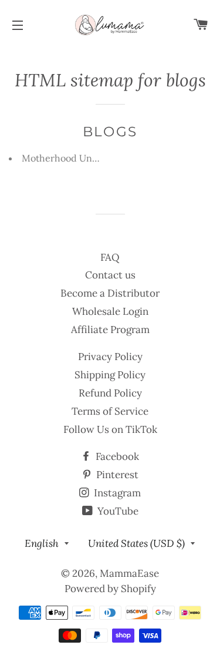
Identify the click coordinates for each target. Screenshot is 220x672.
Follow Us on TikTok (110, 429)
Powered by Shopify (110, 588)
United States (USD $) (136, 543)
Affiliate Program (110, 329)
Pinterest (116, 474)
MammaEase (129, 573)
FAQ (110, 257)
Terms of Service (110, 411)
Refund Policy (110, 393)
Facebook (116, 456)
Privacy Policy (110, 356)
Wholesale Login (110, 311)
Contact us (110, 274)
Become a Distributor (110, 293)
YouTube (116, 511)
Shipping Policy (110, 374)
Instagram (116, 492)
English (42, 543)
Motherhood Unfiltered (73, 158)
